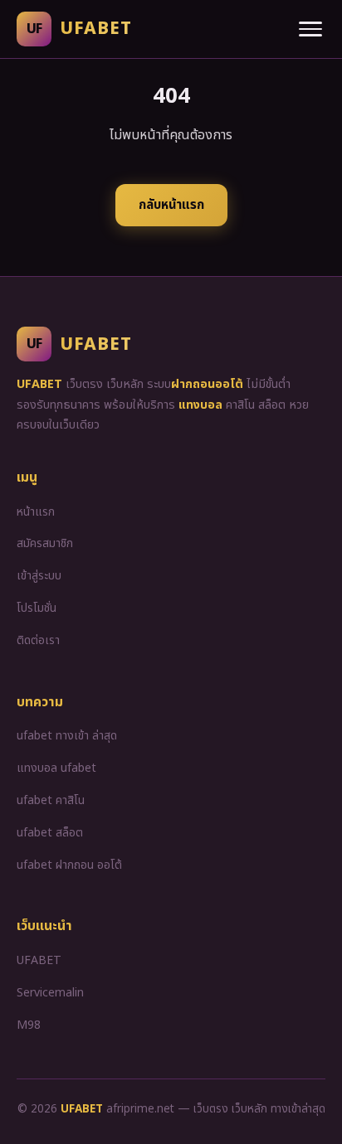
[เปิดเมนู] (310, 29)
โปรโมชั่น (36, 608)
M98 (29, 1025)
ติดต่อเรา (38, 640)
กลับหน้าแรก (171, 205)
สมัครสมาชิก (45, 543)
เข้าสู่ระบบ (39, 575)
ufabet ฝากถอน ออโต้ (69, 865)
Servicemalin (50, 992)
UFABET (39, 960)
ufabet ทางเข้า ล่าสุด (67, 735)
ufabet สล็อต (50, 832)
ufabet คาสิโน (51, 800)
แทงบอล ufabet (56, 768)
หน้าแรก (36, 512)
